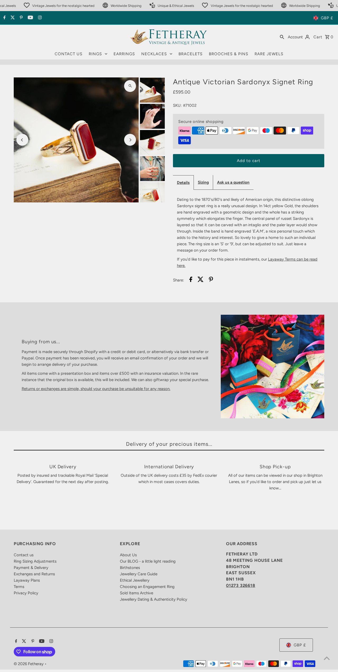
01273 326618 (240, 585)
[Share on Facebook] (190, 280)
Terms (19, 586)
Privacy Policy (26, 593)
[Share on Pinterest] (211, 280)
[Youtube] (29, 18)
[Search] (282, 37)
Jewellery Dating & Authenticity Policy (153, 599)
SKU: (177, 105)
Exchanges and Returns (34, 574)
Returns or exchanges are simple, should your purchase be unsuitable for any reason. (96, 388)
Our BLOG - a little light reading (148, 561)
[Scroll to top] (327, 658)
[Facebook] (4, 18)
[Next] (130, 140)
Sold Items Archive (136, 593)
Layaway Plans (27, 580)
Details (183, 182)
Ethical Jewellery (134, 580)
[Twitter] (12, 18)
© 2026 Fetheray (29, 663)
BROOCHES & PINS (228, 54)
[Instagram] (39, 18)
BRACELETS (191, 54)
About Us (128, 555)
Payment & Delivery (31, 567)
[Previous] (22, 140)
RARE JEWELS (269, 54)
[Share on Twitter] (201, 280)
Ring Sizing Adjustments (35, 561)
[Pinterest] (20, 18)
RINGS (95, 54)
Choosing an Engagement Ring (147, 586)
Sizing (203, 182)
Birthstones (130, 567)
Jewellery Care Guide (138, 574)
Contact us (24, 555)
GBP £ (327, 18)
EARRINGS (124, 54)
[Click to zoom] (130, 86)
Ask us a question (233, 182)
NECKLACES (154, 54)
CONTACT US (68, 54)
